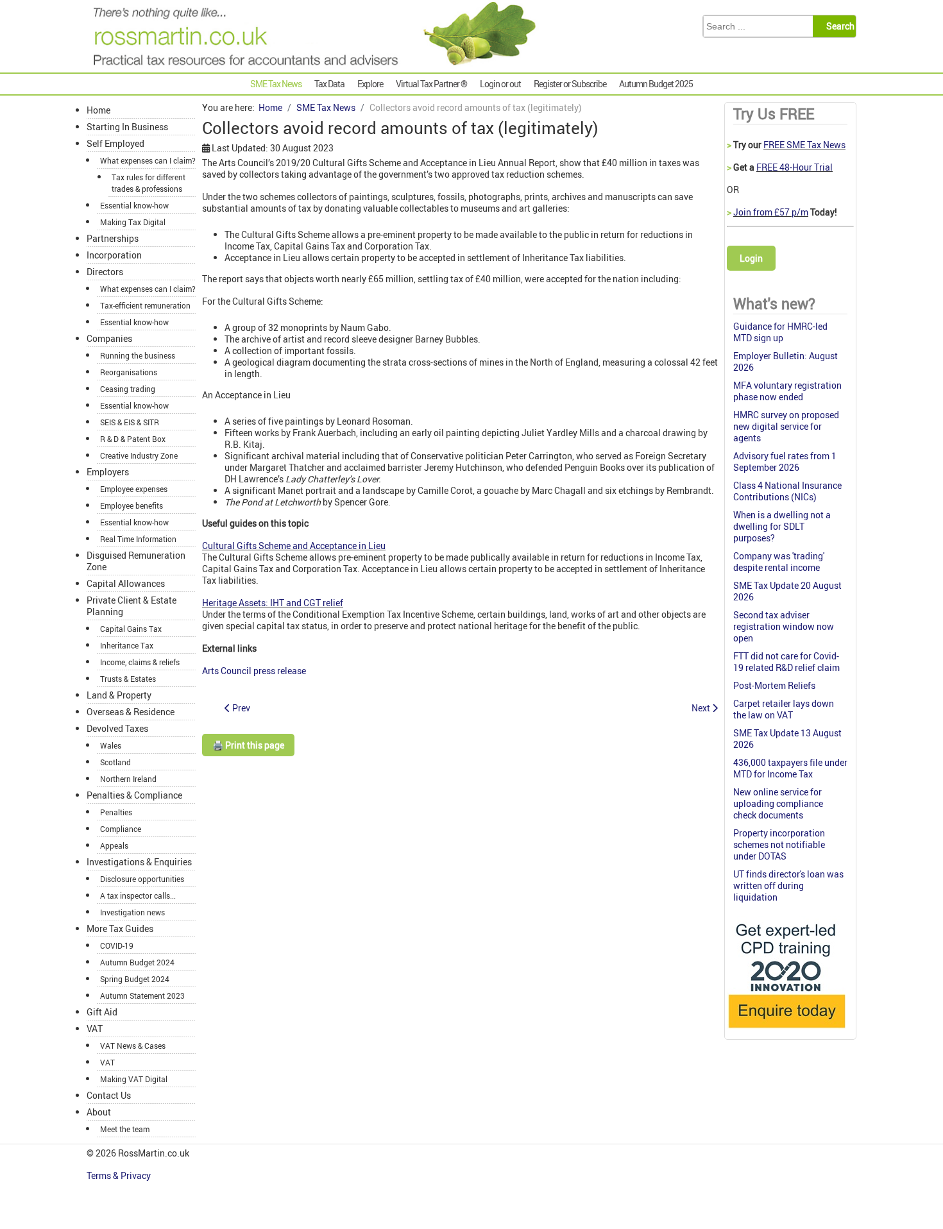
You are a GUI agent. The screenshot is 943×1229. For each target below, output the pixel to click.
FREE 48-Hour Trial (794, 167)
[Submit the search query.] (838, 26)
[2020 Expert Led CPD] (786, 1031)
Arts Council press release (254, 671)
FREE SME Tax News (804, 145)
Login (751, 258)
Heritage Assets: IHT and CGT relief (272, 603)
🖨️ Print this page (248, 745)
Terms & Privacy (120, 1175)
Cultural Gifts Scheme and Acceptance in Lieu (294, 545)
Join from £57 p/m (770, 212)
